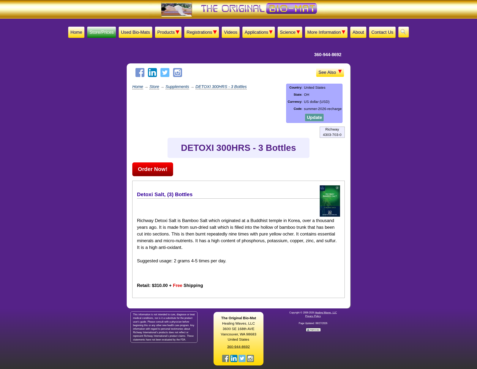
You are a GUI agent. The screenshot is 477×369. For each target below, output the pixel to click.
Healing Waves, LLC (326, 312)
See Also (327, 72)
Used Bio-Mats (135, 32)
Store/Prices (101, 32)
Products (166, 32)
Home (76, 32)
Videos (230, 32)
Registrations (199, 32)
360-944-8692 (327, 54)
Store (154, 86)
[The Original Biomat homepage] (238, 9)
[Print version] (313, 329)
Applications (256, 32)
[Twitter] (164, 72)
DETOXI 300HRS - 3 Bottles (221, 86)
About (358, 32)
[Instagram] (177, 72)
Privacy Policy (313, 316)
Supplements (177, 86)
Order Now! (153, 169)
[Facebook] (139, 72)
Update (314, 117)
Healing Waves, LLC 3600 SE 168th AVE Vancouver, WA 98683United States (238, 328)
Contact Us (382, 32)
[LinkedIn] (152, 72)
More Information (324, 32)
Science (288, 32)
